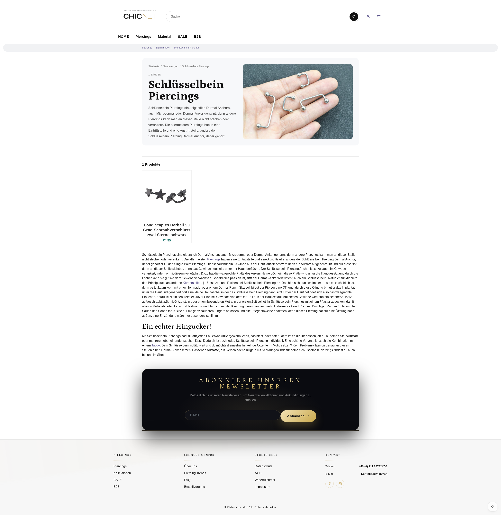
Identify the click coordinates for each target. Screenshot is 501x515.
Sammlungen (163, 47)
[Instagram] (340, 484)
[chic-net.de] (139, 16)
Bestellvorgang (194, 486)
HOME (123, 37)
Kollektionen (122, 473)
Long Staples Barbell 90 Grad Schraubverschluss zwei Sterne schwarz (167, 230)
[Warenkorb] (379, 17)
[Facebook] (329, 484)
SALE (182, 37)
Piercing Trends (195, 473)
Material (164, 37)
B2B (197, 37)
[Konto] (368, 17)
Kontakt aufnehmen (374, 473)
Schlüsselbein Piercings (186, 47)
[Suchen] (354, 16)
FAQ (187, 480)
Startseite (147, 47)
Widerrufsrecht (265, 480)
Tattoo (155, 345)
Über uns (190, 466)
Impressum (262, 486)
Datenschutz (263, 466)
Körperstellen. (192, 282)
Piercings (143, 37)
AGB (258, 473)
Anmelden (296, 416)
